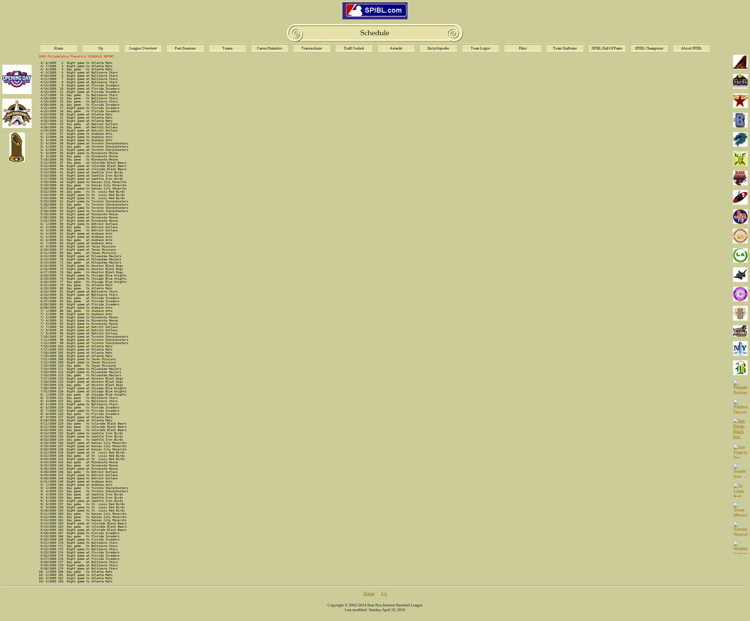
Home (369, 593)
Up (384, 593)
